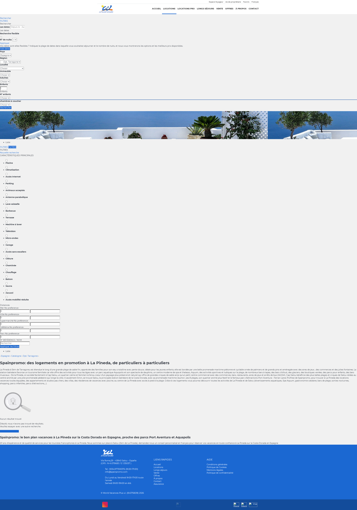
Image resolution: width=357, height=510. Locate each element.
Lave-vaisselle (13, 204)
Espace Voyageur (216, 2)
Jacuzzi (9, 293)
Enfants (4, 84)
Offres (229, 8)
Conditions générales (217, 464)
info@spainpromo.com (116, 472)
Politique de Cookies (217, 467)
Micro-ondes (12, 238)
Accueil (156, 8)
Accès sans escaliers (16, 252)
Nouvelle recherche (9, 152)
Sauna (9, 286)
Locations (169, 8)
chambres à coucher (10, 101)
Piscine (9, 163)
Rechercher (5, 18)
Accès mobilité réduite (17, 299)
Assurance (159, 484)
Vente (219, 8)
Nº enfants (5, 94)
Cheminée (11, 265)
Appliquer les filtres (9, 346)
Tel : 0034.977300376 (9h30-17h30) (121, 469)
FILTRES (4, 21)
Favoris (246, 2)
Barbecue (11, 211)
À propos (241, 8)
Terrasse (10, 217)
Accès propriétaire (233, 2)
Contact (254, 8)
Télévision (11, 231)
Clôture (9, 258)
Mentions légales (215, 470)
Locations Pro (186, 8)
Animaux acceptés (15, 190)
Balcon (9, 279)
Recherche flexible (10, 33)
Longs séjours (205, 8)
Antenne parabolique (17, 197)
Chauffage (11, 272)
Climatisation (12, 170)
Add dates (5, 48)
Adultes (4, 78)
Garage (9, 245)
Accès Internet (13, 176)
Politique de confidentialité (220, 473)
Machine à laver (14, 224)
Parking (10, 183)
